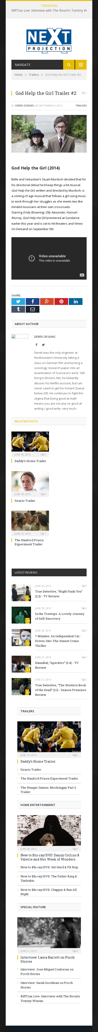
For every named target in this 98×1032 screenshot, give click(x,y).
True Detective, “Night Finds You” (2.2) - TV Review (59, 593)
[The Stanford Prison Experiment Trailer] (30, 523)
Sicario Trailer (25, 501)
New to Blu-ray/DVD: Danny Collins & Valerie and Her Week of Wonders (50, 857)
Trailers (81, 105)
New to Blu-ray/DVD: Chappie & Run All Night (49, 892)
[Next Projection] (49, 39)
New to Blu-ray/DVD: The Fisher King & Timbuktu (49, 878)
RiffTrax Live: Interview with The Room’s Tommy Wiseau (53, 10)
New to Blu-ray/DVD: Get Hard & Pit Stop (49, 867)
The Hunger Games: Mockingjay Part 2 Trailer (48, 789)
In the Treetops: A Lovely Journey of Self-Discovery (59, 616)
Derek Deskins (24, 105)
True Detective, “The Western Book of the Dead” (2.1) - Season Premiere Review (60, 690)
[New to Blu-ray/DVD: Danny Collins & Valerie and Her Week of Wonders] (49, 832)
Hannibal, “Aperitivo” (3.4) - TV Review (57, 665)
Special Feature (33, 907)
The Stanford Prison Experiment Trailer (29, 542)
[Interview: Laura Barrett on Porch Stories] (49, 934)
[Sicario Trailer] (30, 483)
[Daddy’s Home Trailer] (30, 444)
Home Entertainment (38, 805)
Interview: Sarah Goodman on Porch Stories (47, 985)
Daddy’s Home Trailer (30, 461)
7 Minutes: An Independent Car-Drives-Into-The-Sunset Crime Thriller (58, 641)
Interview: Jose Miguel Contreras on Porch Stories (47, 971)
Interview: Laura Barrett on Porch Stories (48, 959)
